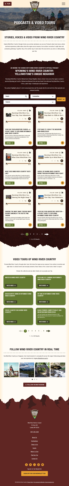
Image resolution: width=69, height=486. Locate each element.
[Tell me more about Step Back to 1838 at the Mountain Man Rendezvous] (62, 143)
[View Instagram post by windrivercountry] (17, 375)
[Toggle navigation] (64, 4)
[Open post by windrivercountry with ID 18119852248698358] (11, 370)
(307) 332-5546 (34, 432)
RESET (60, 99)
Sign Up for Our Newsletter (35, 473)
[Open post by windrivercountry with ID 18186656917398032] (26, 370)
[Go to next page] (47, 234)
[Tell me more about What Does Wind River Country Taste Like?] (30, 183)
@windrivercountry (43, 358)
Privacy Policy (30, 482)
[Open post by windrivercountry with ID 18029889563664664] (57, 370)
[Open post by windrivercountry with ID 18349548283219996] (42, 370)
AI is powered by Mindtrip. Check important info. (44, 482)
